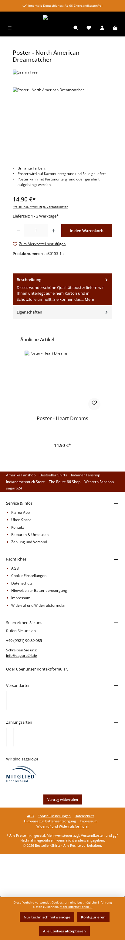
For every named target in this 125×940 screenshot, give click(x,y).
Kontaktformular (52, 669)
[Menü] (9, 28)
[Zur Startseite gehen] (62, 17)
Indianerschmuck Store (25, 481)
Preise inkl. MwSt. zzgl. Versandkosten (40, 207)
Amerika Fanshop (20, 475)
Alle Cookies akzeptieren (64, 931)
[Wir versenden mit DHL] (6, 700)
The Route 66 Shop (64, 481)
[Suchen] (76, 28)
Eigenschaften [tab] (29, 312)
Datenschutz (21, 583)
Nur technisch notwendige (47, 917)
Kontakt (17, 527)
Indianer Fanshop (85, 475)
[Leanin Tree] (62, 72)
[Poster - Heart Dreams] (62, 381)
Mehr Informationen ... (76, 907)
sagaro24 (14, 488)
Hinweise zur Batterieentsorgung (39, 590)
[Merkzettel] (89, 28)
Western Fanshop (99, 481)
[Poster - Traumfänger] (62, 121)
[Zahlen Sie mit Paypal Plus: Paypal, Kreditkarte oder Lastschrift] (13, 737)
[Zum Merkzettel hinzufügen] (94, 404)
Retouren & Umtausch (30, 534)
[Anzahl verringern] (18, 230)
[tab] (62, 289)
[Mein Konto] (102, 28)
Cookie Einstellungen (28, 575)
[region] (62, 121)
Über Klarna (21, 519)
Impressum (20, 597)
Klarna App (20, 512)
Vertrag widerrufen (62, 799)
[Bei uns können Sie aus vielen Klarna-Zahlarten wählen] (6, 737)
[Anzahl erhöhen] (53, 230)
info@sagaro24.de (21, 655)
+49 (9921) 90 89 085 (24, 640)
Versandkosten (93, 835)
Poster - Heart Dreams (62, 419)
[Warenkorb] (115, 28)
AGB (15, 568)
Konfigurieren (93, 917)
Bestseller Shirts (53, 475)
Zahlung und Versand (29, 541)
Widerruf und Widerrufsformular (38, 605)
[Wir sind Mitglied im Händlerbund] (21, 773)
